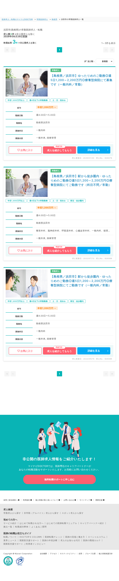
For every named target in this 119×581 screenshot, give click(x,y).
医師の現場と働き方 (75, 537)
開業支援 (98, 500)
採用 (80, 554)
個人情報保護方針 (106, 554)
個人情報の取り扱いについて (46, 500)
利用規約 (26, 500)
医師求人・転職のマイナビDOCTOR (17, 19)
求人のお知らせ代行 (70, 540)
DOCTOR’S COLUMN (31, 537)
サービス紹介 (10, 523)
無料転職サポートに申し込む (59, 479)
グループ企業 (90, 554)
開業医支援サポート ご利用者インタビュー (24, 544)
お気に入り (26, 150)
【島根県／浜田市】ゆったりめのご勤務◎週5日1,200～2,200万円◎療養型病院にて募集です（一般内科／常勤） (81, 80)
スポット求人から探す (73, 513)
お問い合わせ (69, 500)
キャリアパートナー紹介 (92, 523)
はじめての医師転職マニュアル (62, 523)
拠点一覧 (7, 527)
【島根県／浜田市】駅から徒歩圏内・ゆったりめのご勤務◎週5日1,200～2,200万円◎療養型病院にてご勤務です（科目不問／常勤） (81, 180)
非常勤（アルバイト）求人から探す (41, 513)
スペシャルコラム (96, 537)
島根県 (54, 19)
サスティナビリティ (68, 554)
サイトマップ (85, 500)
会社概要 (43, 554)
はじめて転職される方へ (32, 523)
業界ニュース (10, 540)
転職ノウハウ (10, 537)
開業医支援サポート (29, 540)
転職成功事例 (21, 527)
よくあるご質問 (39, 527)
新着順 (105, 61)
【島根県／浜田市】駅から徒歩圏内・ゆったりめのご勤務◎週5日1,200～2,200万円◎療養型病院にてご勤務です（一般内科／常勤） (81, 281)
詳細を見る (94, 149)
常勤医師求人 (42, 19)
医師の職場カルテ (92, 540)
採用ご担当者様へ (10, 500)
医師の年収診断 (49, 540)
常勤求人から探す (12, 513)
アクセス (53, 554)
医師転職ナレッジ (53, 537)
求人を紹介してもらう (59, 150)
